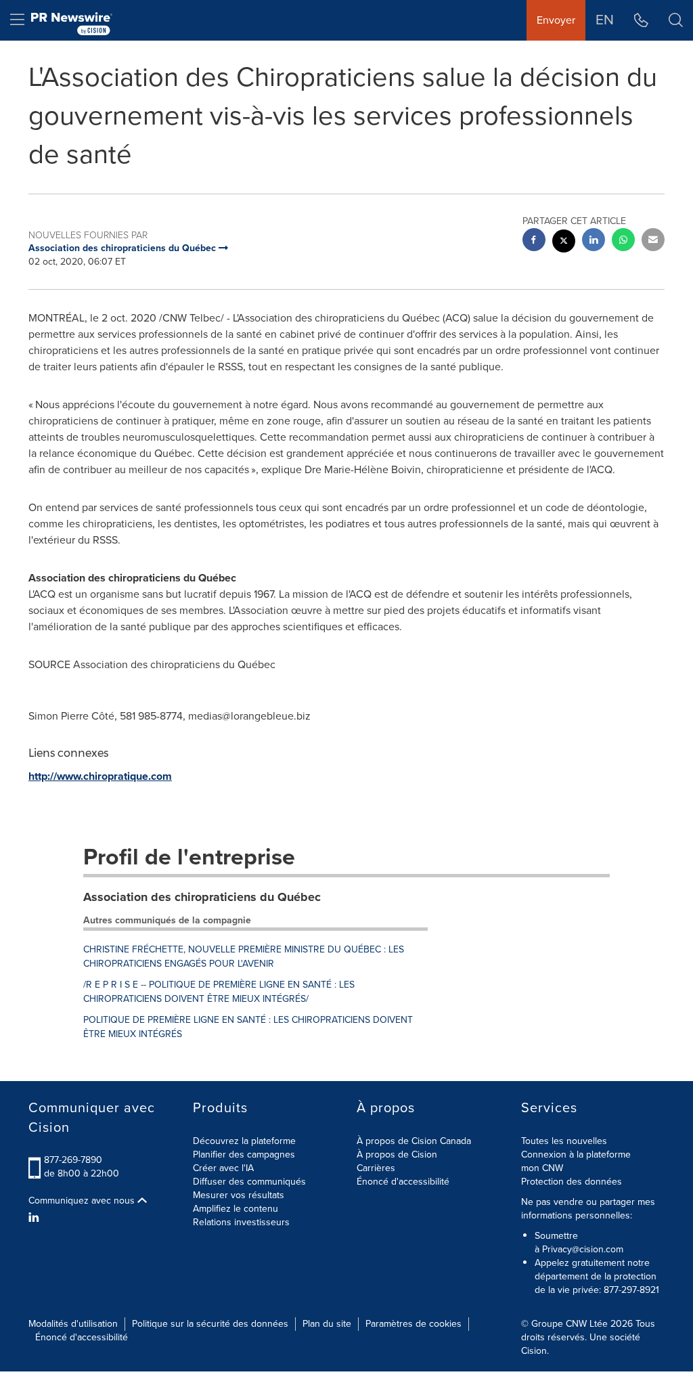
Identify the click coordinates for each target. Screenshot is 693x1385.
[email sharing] (653, 241)
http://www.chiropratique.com (100, 776)
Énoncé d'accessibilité (403, 1181)
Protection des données (571, 1181)
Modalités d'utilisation (73, 1324)
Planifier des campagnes (244, 1154)
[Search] (675, 20)
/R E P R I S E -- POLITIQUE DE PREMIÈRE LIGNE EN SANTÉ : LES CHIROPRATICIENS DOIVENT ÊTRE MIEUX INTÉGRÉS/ (219, 991)
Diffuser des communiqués (249, 1181)
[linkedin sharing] (593, 241)
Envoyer (556, 20)
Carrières (376, 1168)
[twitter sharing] (563, 242)
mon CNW (542, 1168)
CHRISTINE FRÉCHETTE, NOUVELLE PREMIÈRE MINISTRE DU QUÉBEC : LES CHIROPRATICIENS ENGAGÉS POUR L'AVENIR (243, 956)
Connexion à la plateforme (576, 1154)
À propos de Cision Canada (414, 1141)
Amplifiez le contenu (235, 1209)
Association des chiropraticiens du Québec (202, 897)
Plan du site (327, 1324)
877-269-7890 (73, 1160)
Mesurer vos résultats (238, 1195)
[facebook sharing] (533, 241)
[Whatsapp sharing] (623, 241)
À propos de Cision (397, 1154)
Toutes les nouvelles (564, 1141)
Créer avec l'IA (223, 1168)
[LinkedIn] (35, 1218)
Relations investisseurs (241, 1222)
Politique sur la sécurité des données (210, 1324)
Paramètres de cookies (413, 1324)
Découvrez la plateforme (244, 1141)
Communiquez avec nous (82, 1201)
